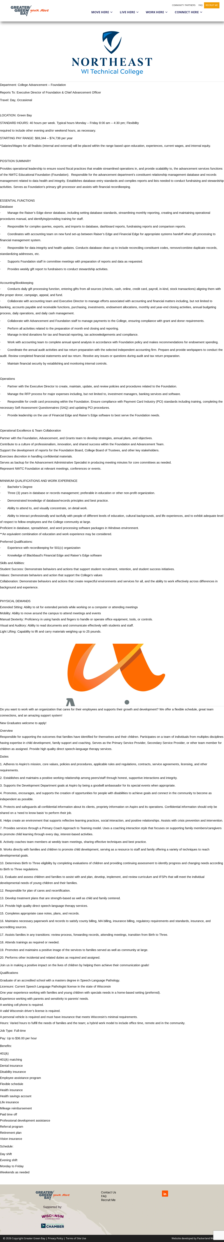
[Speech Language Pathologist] (112, 675)
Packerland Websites (209, 1238)
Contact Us (108, 1192)
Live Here (127, 12)
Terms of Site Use (76, 1238)
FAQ (201, 5)
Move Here (100, 12)
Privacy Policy (55, 1238)
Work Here (155, 12)
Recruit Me (212, 5)
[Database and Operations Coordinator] (112, 53)
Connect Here (187, 12)
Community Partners (184, 5)
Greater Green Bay (34, 1238)
